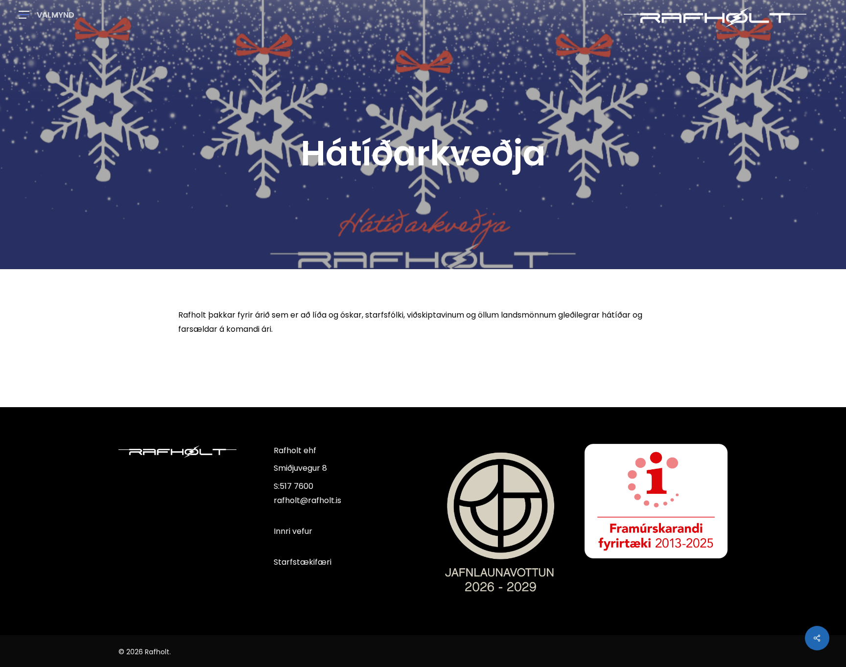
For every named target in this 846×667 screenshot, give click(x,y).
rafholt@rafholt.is (307, 500)
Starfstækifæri (302, 562)
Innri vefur (293, 531)
